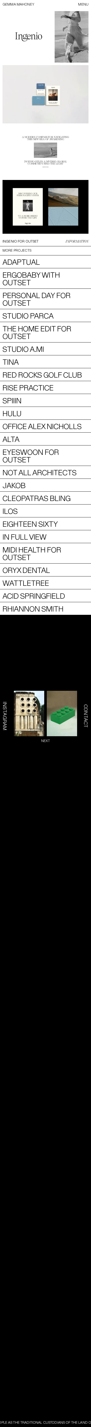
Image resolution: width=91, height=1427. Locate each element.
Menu (83, 4)
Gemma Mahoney (18, 4)
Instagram (5, 716)
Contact (85, 716)
